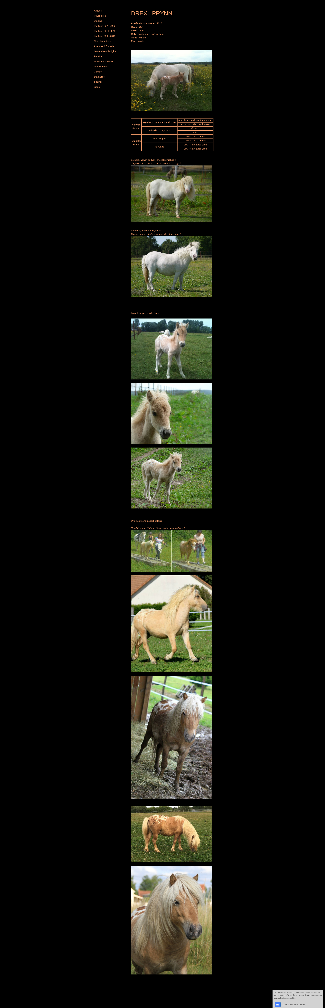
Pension (98, 56)
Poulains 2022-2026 (104, 26)
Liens (97, 87)
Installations (100, 66)
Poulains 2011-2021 (104, 31)
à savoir (98, 81)
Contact (98, 71)
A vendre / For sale (104, 46)
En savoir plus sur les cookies (293, 1004)
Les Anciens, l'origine (105, 51)
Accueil (98, 10)
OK (277, 1004)
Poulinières (100, 15)
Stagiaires (99, 76)
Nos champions (102, 41)
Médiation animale (104, 61)
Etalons (98, 20)
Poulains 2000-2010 (104, 36)
